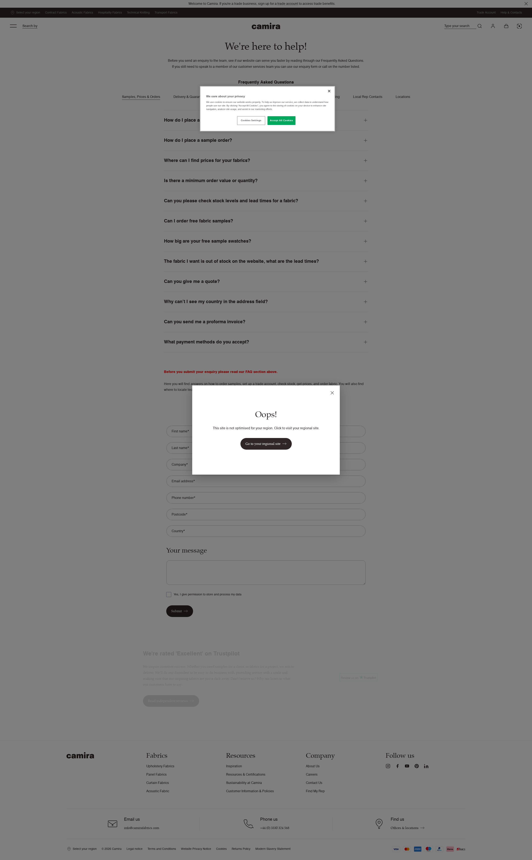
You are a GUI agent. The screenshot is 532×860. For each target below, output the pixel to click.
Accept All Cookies (281, 120)
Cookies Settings (251, 120)
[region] (267, 109)
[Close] (329, 91)
